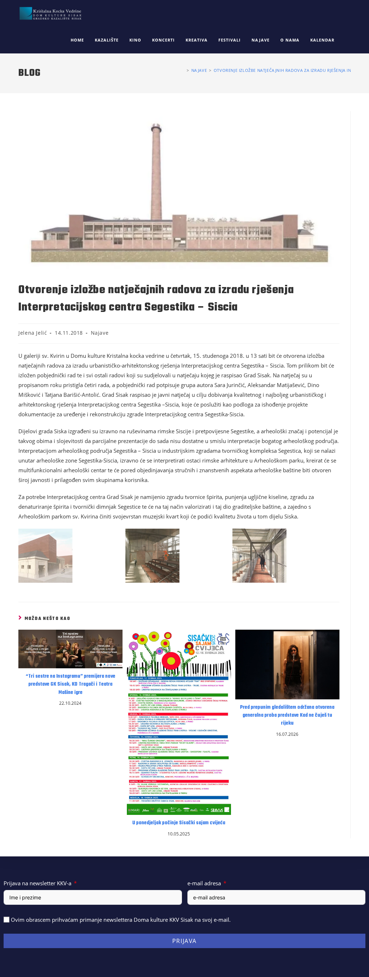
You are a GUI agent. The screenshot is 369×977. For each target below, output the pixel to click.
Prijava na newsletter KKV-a (37, 883)
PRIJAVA (184, 941)
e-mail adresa (204, 883)
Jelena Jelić (32, 332)
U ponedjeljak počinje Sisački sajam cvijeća (178, 823)
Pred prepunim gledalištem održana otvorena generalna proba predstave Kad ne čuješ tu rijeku (287, 716)
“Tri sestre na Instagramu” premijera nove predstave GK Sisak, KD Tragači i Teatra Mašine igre (70, 685)
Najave (100, 332)
